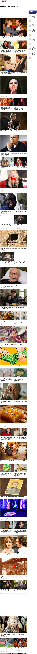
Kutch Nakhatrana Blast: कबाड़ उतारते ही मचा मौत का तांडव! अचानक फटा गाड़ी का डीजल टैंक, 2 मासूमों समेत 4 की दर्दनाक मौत (34, 44)
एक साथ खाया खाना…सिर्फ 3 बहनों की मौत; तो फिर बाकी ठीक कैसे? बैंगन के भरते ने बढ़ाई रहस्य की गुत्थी (34, 16)
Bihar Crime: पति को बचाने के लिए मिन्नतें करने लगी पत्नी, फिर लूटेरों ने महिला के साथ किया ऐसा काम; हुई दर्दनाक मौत (34, 30)
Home (1, 4)
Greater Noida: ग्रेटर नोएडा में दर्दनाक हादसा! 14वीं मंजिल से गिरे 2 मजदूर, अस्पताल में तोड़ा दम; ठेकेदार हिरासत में (34, 48)
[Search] (36, 1)
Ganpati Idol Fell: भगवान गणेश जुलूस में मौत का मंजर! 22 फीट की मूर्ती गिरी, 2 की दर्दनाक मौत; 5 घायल (33, 25)
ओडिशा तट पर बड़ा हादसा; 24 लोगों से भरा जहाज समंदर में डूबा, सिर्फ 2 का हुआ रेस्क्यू (34, 53)
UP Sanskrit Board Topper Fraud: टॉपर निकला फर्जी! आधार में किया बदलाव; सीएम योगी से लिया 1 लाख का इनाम (34, 39)
